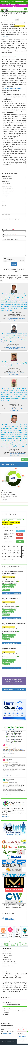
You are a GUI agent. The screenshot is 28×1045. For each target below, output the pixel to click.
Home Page (5, 36)
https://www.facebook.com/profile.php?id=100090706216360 (15, 347)
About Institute (7, 948)
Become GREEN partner (9, 961)
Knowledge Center (8, 959)
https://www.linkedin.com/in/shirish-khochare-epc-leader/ (16, 319)
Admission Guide (7, 953)
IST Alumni (5, 957)
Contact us (14, 1042)
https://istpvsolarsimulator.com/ (12, 991)
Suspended (20, 530)
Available (20, 541)
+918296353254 (22, 1036)
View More (24, 459)
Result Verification (8, 955)
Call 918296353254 (22, 1039)
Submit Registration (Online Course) (12, 593)
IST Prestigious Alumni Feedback (13, 88)
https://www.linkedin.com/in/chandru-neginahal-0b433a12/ (16, 454)
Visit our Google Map (14, 730)
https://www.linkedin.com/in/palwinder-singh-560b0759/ (15, 409)
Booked (19, 534)
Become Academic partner (10, 964)
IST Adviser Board (7, 951)
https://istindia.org (6, 1033)
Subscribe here (5, 816)
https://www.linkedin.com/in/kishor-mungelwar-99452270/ (15, 373)
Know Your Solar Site (8, 966)
